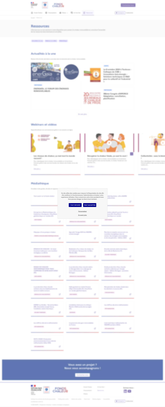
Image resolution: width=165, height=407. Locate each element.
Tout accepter (89, 205)
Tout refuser (75, 205)
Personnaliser (82, 211)
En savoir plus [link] (82, 215)
